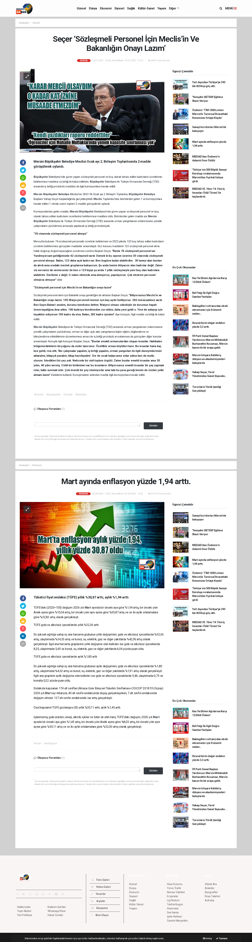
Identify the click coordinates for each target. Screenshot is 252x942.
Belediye (64, 194)
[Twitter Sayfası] (25, 894)
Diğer (173, 8)
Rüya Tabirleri (212, 896)
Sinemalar (173, 908)
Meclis (98, 199)
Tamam (222, 938)
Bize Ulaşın (102, 915)
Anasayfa (24, 22)
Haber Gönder (55, 915)
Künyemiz (102, 908)
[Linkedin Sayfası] (44, 894)
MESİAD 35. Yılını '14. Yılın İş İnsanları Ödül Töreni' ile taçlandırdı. (208, 192)
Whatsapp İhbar (56, 911)
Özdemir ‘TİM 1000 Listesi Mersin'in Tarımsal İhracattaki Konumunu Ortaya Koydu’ (210, 114)
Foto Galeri (103, 879)
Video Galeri (103, 886)
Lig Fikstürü (173, 900)
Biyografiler (211, 892)
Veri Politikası (24, 915)
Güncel (81, 8)
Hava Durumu (174, 884)
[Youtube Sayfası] (38, 894)
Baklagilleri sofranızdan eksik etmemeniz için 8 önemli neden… (210, 309)
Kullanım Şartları (57, 906)
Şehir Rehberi (174, 916)
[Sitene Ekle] (64, 894)
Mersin (38, 194)
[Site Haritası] (58, 894)
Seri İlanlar (173, 912)
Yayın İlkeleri (24, 911)
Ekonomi (105, 8)
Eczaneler (172, 896)
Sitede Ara (211, 884)
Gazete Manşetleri (177, 920)
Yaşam (161, 8)
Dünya (93, 8)
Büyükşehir (41, 177)
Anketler (209, 888)
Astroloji (209, 900)
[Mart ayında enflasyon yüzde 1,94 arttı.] (92, 544)
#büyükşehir (53, 394)
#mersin (39, 394)
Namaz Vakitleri (176, 892)
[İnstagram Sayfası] (31, 894)
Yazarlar (100, 893)
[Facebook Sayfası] (19, 894)
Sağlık (131, 8)
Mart (88, 607)
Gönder (153, 425)
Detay (208, 938)
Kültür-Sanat (146, 8)
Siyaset (119, 8)
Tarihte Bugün (175, 904)
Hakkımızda (23, 906)
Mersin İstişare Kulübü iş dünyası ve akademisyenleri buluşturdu (208, 359)
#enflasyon (50, 743)
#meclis (68, 394)
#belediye (81, 394)
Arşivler (100, 901)
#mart (37, 743)
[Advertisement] (200, 233)
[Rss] (51, 894)
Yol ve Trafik (174, 888)
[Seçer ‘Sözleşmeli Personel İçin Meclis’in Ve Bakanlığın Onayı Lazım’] (92, 110)
